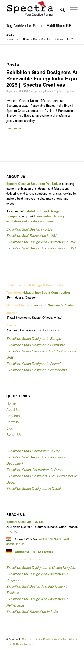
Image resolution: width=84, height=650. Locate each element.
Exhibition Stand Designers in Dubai (33, 488)
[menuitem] (60, 9)
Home (11, 403)
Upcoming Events (43, 91)
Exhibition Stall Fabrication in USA (32, 235)
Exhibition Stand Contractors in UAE (33, 450)
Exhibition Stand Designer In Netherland (36, 369)
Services (13, 415)
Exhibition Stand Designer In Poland (33, 363)
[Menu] (71, 9)
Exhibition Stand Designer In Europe (33, 338)
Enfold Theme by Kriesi (21, 644)
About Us (13, 409)
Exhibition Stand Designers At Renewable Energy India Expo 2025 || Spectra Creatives (41, 78)
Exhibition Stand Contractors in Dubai (34, 469)
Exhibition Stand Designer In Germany (35, 344)
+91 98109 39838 (50, 539)
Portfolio (12, 421)
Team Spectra (66, 91)
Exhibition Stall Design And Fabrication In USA (41, 241)
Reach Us (14, 434)
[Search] (60, 9)
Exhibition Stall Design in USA (29, 229)
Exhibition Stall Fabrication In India (32, 611)
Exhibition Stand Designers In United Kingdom (41, 567)
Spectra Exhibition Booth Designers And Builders (49, 639)
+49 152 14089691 (42, 551)
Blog (9, 428)
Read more (13, 128)
